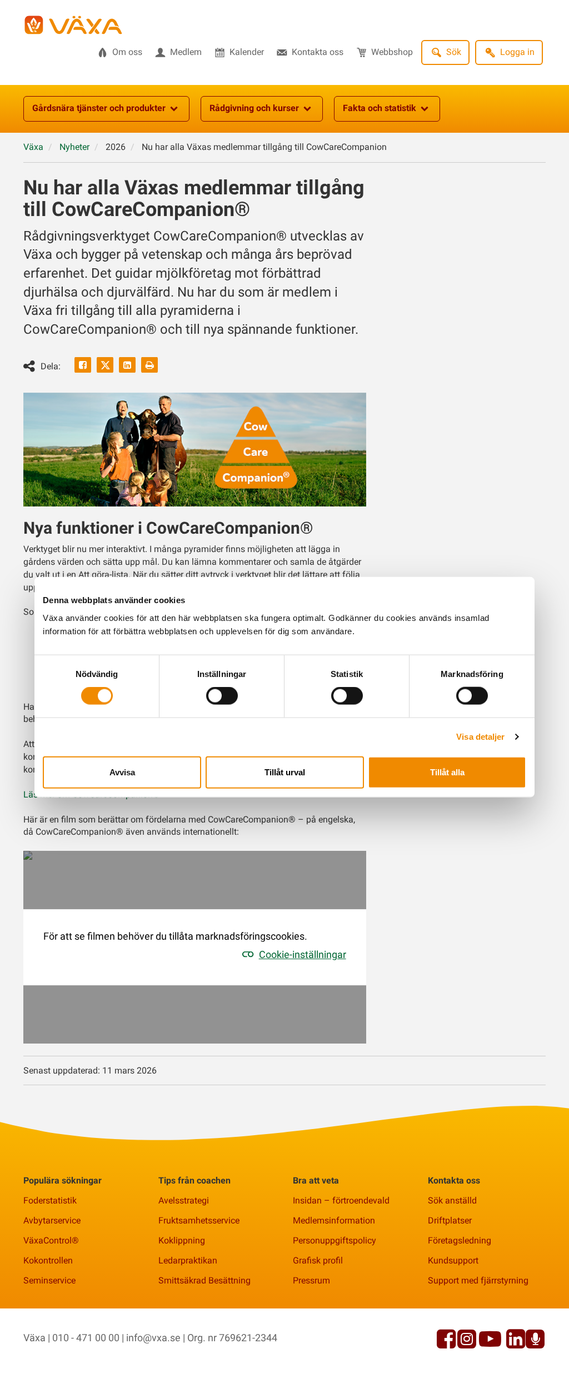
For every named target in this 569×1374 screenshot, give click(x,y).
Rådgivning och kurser (254, 108)
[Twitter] (105, 365)
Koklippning (181, 1240)
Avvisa (122, 771)
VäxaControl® (51, 1240)
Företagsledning (459, 1240)
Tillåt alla (447, 771)
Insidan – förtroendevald (341, 1200)
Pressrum (311, 1280)
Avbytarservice (52, 1220)
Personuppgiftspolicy (334, 1240)
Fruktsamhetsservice (198, 1220)
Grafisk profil (318, 1260)
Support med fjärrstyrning (478, 1280)
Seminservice (49, 1280)
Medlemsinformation (334, 1220)
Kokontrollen (48, 1260)
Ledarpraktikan (187, 1260)
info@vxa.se (153, 1337)
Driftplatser (450, 1220)
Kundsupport (453, 1260)
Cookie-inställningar (302, 954)
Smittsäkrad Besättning (204, 1280)
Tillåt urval (284, 771)
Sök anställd (452, 1200)
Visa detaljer (480, 736)
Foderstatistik (50, 1200)
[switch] (222, 696)
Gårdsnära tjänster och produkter (99, 108)
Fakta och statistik (379, 108)
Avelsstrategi (183, 1200)
